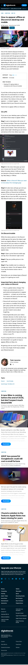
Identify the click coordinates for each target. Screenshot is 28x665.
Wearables (18, 591)
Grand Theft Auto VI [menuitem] (5, 8)
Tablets (17, 589)
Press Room (18, 644)
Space (17, 593)
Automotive (4, 603)
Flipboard (1, 582)
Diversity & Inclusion (5, 647)
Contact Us (3, 611)
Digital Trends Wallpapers (21, 615)
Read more (6, 444)
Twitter (9, 578)
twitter (13, 364)
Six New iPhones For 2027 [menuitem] (16, 8)
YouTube (12, 578)
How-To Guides (10, 381)
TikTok (16, 578)
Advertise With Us (5, 614)
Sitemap (17, 647)
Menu (1, 5)
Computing (4, 591)
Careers (3, 641)
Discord (15, 51)
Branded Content (19, 613)
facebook (10, 364)
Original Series (19, 603)
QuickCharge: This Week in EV (7, 384)
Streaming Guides (20, 596)
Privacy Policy (19, 641)
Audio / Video (4, 596)
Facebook (1, 578)
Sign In (24, 5)
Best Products (19, 598)
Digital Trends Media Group (8, 655)
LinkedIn (23, 578)
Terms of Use (4, 650)
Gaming (3, 593)
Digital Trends (8, 7)
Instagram (5, 578)
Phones (3, 589)
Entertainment (4, 601)
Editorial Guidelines (5, 617)
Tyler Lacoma (5, 25)
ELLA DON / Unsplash (5, 48)
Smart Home (4, 598)
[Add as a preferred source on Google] (5, 28)
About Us (3, 609)
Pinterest (19, 578)
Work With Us (4, 644)
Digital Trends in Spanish (21, 618)
